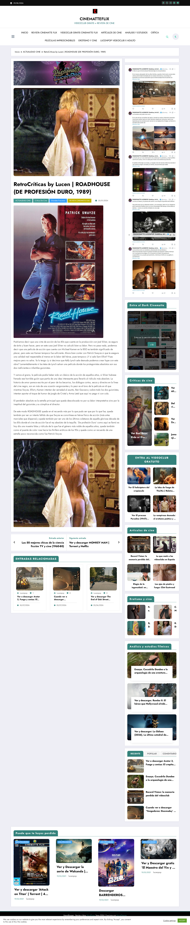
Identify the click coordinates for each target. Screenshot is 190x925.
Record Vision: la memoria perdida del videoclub (139, 558)
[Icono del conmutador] (13, 37)
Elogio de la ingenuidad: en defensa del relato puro (139, 586)
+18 (152, 344)
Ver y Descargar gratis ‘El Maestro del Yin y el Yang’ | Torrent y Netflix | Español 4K (116, 865)
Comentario (169, 753)
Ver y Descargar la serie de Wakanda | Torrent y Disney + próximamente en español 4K (28, 869)
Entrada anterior (56, 538)
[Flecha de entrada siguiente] (119, 542)
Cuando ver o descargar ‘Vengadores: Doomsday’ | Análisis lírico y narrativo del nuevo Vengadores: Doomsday (64, 598)
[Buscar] (167, 37)
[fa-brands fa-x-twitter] (167, 2)
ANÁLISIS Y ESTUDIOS (136, 32)
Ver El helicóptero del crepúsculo (138, 489)
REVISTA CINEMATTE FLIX (44, 32)
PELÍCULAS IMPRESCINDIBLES (60, 40)
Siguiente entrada (77, 538)
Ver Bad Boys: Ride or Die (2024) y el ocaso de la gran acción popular (139, 435)
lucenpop (23, 593)
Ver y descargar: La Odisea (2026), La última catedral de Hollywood (150, 733)
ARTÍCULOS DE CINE (111, 32)
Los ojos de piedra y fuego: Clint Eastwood (164, 586)
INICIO (24, 32)
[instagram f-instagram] (170, 2)
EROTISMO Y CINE (87, 40)
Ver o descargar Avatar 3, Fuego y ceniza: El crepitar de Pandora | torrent (28, 598)
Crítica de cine (41, 200)
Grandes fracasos (58, 200)
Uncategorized (22, 842)
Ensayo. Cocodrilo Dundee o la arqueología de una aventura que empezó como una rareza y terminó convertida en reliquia (151, 671)
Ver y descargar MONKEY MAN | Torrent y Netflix (89, 544)
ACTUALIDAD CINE (23, 200)
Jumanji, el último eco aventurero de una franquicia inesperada (173, 436)
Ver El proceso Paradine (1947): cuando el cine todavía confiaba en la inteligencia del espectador (139, 517)
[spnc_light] (175, 36)
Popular (152, 753)
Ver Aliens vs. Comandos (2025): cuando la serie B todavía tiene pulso (173, 389)
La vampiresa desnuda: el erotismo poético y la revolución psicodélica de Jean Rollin (164, 517)
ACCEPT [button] (182, 920)
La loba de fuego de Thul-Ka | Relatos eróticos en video (164, 489)
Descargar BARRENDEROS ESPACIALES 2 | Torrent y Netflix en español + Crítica (71, 892)
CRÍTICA (155, 32)
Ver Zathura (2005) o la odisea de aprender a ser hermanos (173, 420)
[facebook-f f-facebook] (163, 2)
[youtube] (177, 2)
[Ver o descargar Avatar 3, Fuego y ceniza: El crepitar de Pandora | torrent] (29, 578)
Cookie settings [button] (169, 920)
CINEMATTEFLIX (94, 19)
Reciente (135, 753)
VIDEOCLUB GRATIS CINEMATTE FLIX (79, 32)
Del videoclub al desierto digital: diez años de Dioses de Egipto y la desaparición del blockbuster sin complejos (173, 405)
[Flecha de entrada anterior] (14, 542)
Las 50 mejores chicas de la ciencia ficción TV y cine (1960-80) (43, 544)
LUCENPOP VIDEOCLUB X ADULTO (117, 40)
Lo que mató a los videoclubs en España (164, 558)
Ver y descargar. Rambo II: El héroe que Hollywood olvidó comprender (150, 702)
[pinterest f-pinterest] (174, 2)
